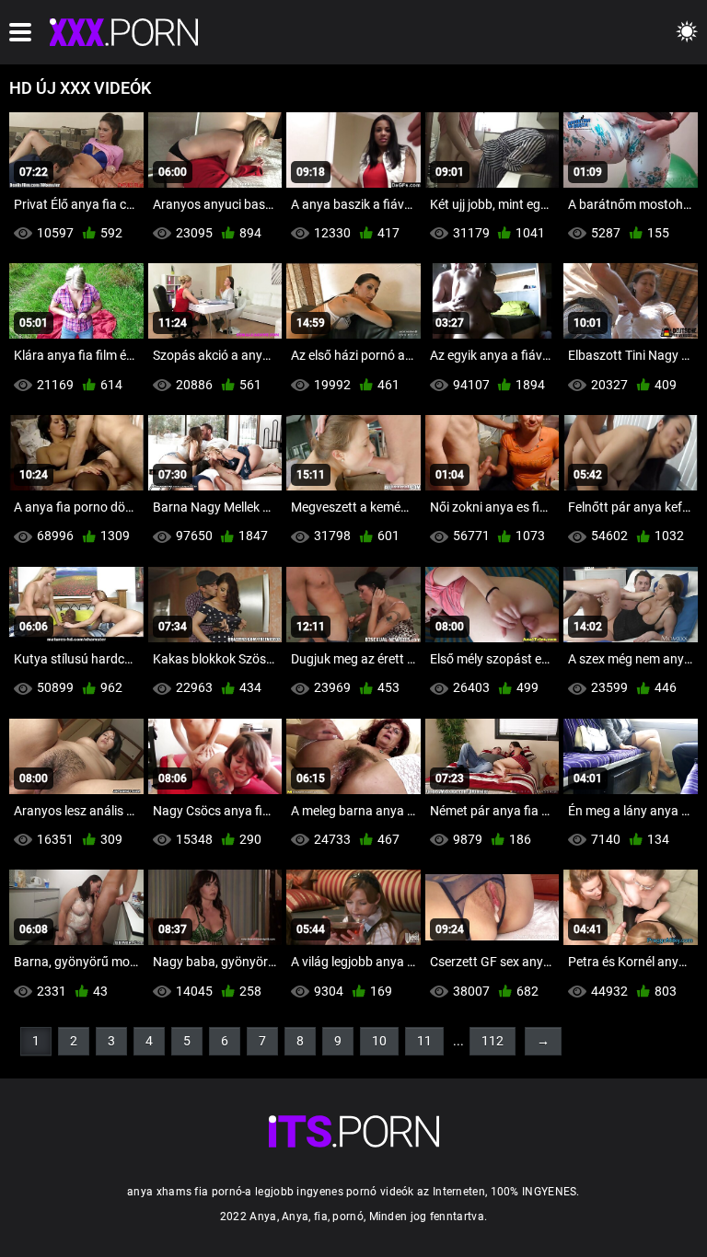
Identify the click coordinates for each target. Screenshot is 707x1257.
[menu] (20, 32)
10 (379, 1040)
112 (492, 1040)
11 (424, 1040)
